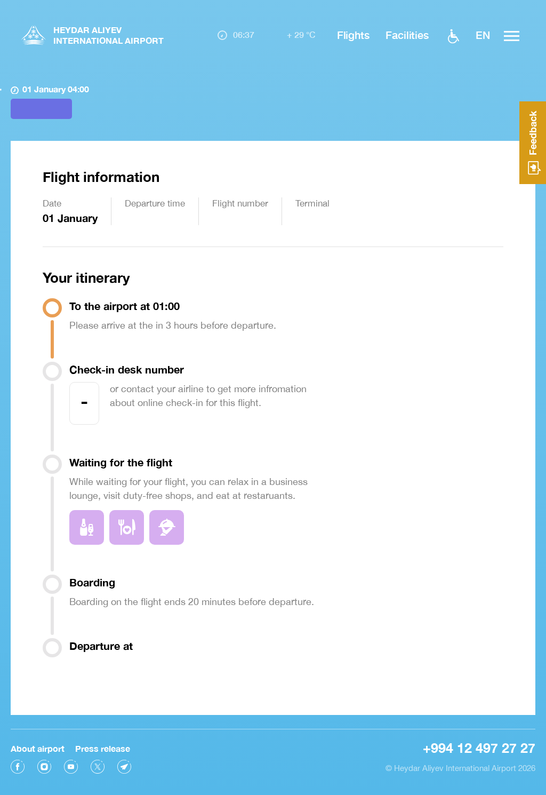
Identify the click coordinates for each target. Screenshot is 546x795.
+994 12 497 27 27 (479, 748)
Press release (102, 748)
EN (483, 34)
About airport (38, 748)
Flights (353, 34)
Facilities (407, 34)
